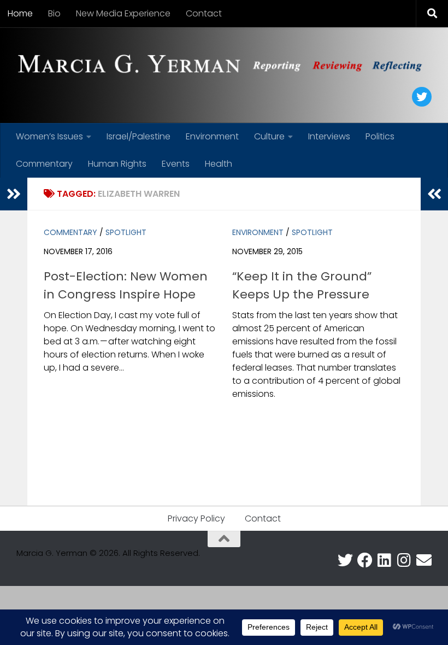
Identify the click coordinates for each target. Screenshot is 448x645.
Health (218, 163)
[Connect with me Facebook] (365, 560)
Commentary (44, 163)
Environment (212, 136)
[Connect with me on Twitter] (345, 560)
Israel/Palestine (138, 136)
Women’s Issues (49, 136)
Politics (380, 136)
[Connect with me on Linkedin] (384, 560)
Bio (54, 13)
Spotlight (125, 232)
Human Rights (117, 163)
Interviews (329, 136)
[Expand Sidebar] (13, 194)
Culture (269, 136)
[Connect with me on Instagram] (404, 560)
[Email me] (424, 560)
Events (176, 163)
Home (20, 13)
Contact (204, 13)
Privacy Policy (196, 518)
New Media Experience (123, 13)
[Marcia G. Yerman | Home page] (224, 65)
